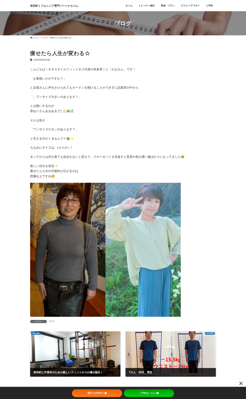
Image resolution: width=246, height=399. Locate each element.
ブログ (52, 321)
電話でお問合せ (95, 392)
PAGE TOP (237, 384)
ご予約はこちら (147, 392)
